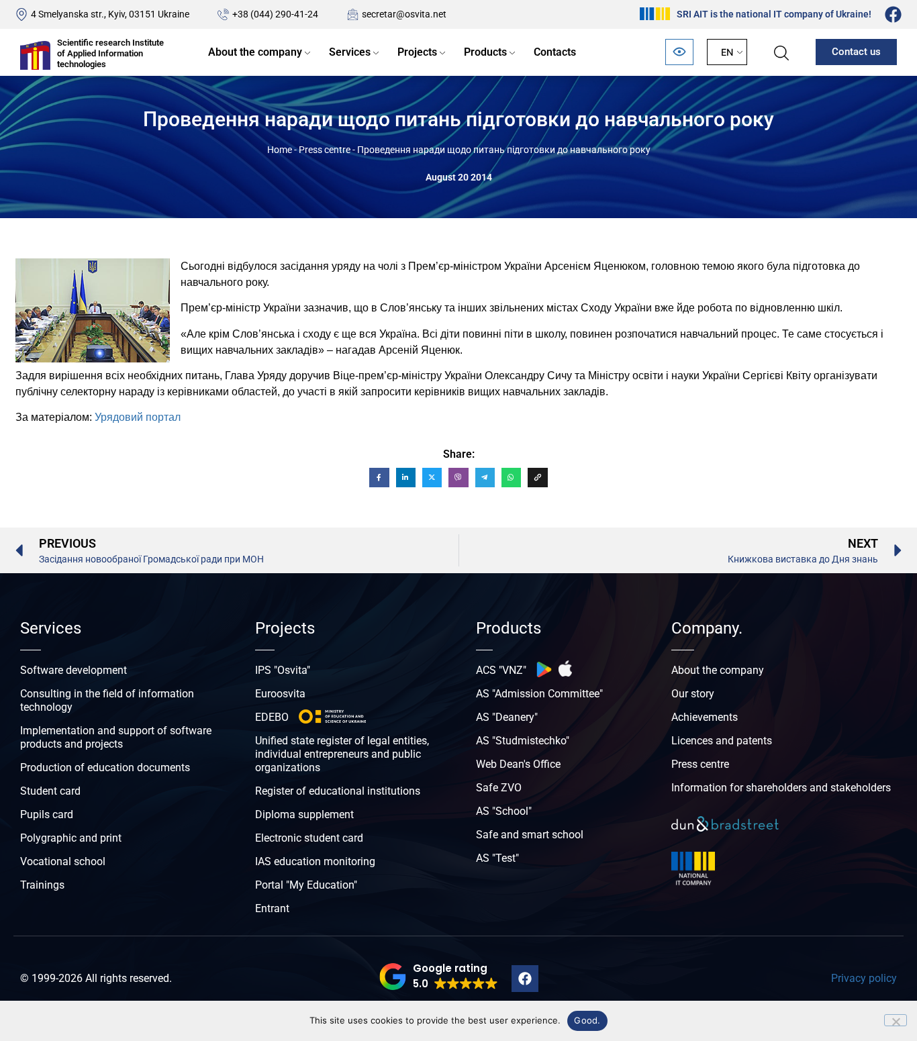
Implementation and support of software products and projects (115, 737)
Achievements (704, 717)
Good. (587, 1020)
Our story (692, 693)
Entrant (272, 908)
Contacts (555, 52)
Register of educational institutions (337, 791)
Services (350, 52)
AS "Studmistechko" (522, 740)
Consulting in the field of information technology (107, 700)
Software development (73, 670)
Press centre (324, 149)
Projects (417, 52)
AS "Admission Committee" (539, 693)
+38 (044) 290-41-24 (275, 14)
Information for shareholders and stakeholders (781, 787)
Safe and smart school (529, 834)
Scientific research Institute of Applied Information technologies (110, 53)
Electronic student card (309, 838)
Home (279, 149)
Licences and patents (721, 740)
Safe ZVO (499, 787)
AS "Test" (497, 858)
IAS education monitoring (315, 861)
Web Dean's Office (518, 764)
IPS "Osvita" (282, 670)
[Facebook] (893, 14)
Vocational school (62, 861)
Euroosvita (280, 693)
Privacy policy (864, 978)
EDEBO (272, 717)
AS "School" (504, 811)
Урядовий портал (138, 417)
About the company (255, 52)
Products (485, 52)
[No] (895, 1020)
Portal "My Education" (306, 885)
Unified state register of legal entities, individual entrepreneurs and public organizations (342, 754)
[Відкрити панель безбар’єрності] (679, 52)
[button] (438, 976)
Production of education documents (105, 767)
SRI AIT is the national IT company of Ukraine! (774, 14)
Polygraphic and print (71, 838)
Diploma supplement (304, 814)
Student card (50, 791)
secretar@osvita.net (404, 14)
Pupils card (46, 814)
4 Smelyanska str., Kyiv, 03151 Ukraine (110, 14)
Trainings (42, 885)
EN (727, 52)
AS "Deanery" (507, 717)
